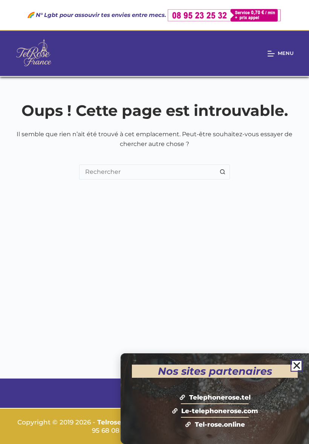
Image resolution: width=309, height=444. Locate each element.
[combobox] (147, 171)
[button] (296, 365)
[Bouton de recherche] (222, 172)
